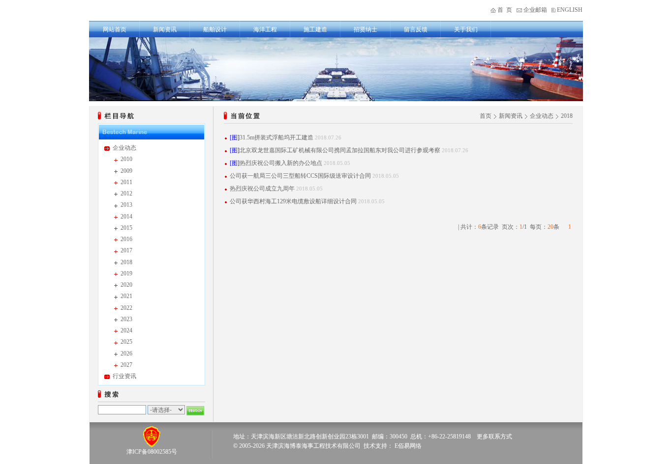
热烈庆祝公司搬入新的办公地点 (281, 163)
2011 (126, 182)
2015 (126, 227)
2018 (126, 262)
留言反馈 (416, 29)
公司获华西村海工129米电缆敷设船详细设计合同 (293, 201)
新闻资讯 (165, 29)
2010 (126, 159)
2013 (126, 204)
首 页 (504, 9)
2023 (126, 319)
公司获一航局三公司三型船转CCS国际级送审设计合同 (300, 175)
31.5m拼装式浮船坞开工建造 (276, 137)
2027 (126, 364)
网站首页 (114, 29)
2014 (126, 216)
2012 (126, 193)
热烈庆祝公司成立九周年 (262, 188)
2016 (126, 239)
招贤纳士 (365, 29)
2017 (126, 250)
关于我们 (466, 29)
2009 (126, 170)
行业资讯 (124, 376)
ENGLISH (569, 9)
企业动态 (124, 147)
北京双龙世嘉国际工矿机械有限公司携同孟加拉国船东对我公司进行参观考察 (340, 150)
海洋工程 (265, 29)
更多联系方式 (494, 436)
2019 (126, 273)
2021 (126, 296)
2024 (126, 330)
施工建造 (315, 29)
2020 (126, 284)
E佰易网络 (408, 445)
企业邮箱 (535, 9)
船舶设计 (215, 29)
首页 (485, 115)
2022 (126, 307)
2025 (126, 341)
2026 (126, 353)
